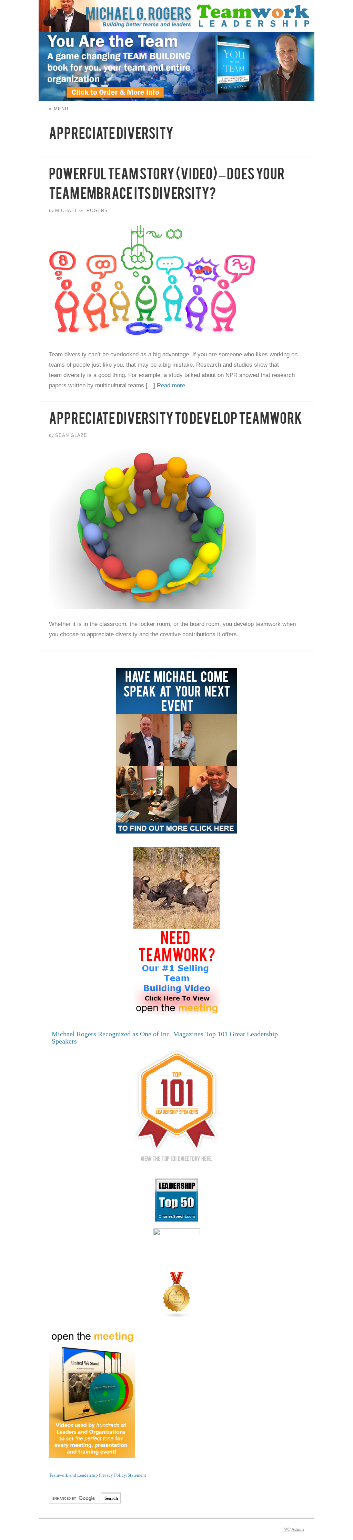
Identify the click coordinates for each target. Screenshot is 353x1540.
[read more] (176, 282)
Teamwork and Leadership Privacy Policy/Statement (97, 1475)
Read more (171, 385)
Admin (294, 1529)
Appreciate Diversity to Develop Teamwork (175, 421)
